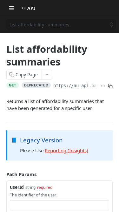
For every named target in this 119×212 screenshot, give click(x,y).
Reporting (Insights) (66, 150)
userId (17, 187)
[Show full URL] (103, 86)
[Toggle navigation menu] (11, 8)
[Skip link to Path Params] (2, 174)
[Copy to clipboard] (110, 86)
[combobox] (59, 205)
